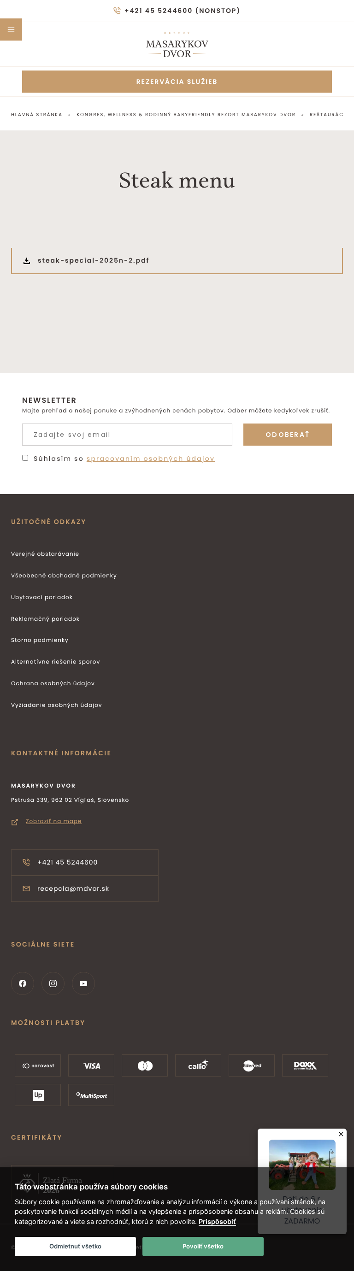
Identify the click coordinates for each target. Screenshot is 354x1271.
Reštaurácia (330, 114)
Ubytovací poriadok (42, 597)
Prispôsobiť (217, 1221)
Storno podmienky (40, 640)
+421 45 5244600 (67, 862)
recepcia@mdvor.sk (73, 888)
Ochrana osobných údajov (53, 684)
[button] (11, 29)
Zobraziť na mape (54, 821)
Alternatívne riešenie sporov (55, 662)
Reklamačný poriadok (45, 619)
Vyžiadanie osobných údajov (56, 705)
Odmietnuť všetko (75, 1246)
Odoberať (288, 434)
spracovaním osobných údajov (151, 458)
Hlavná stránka (37, 114)
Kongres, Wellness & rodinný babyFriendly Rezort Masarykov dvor (186, 114)
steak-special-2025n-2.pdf (93, 260)
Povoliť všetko (203, 1246)
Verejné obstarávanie (45, 554)
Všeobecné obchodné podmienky (64, 576)
